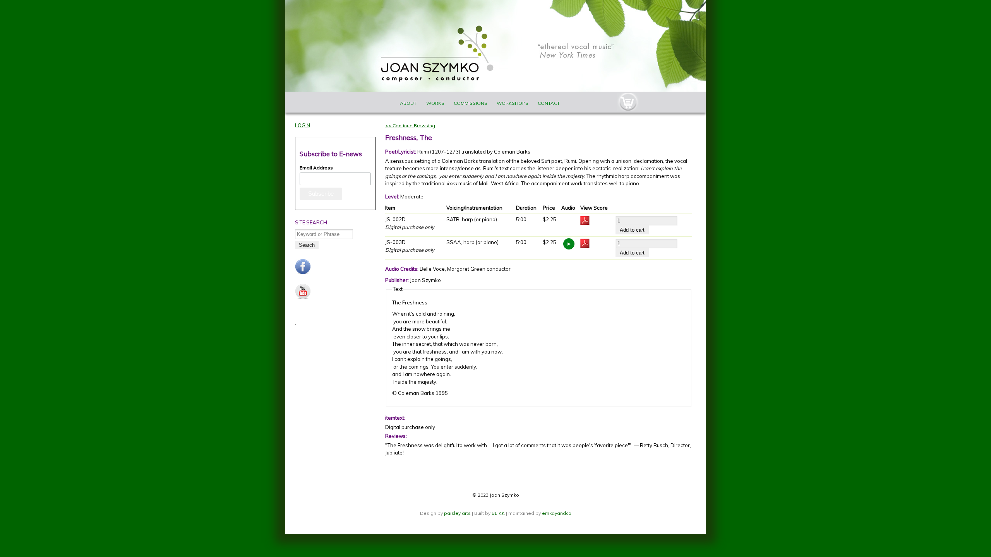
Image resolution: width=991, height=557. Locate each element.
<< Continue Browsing (410, 125)
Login (302, 125)
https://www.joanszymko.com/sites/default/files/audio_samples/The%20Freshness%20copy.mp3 (568, 243)
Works (435, 103)
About (408, 103)
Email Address (316, 168)
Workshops (512, 103)
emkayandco (556, 513)
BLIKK (498, 513)
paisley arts (458, 513)
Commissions (470, 103)
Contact (549, 103)
